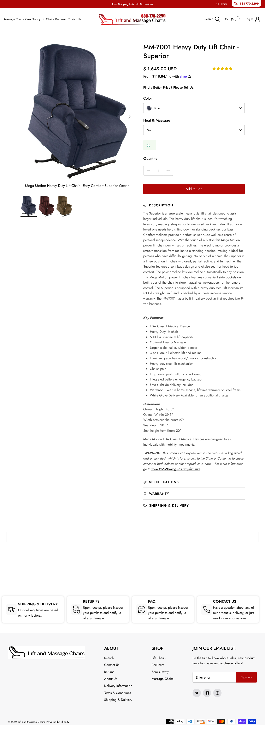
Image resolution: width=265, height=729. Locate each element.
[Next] (129, 116)
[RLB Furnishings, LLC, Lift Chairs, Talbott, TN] (132, 564)
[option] (77, 117)
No (149, 130)
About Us (110, 678)
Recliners (60, 19)
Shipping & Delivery (118, 699)
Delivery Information (118, 685)
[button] (222, 68)
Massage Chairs (14, 19)
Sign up (246, 677)
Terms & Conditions (117, 692)
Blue (157, 108)
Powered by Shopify (57, 722)
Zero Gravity (32, 19)
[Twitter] (197, 693)
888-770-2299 (249, 3)
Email (224, 4)
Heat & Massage (156, 120)
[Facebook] (207, 693)
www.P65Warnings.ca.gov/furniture (175, 469)
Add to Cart (194, 189)
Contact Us (74, 19)
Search (109, 658)
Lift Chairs (48, 19)
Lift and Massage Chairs (31, 722)
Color (147, 98)
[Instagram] (217, 693)
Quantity (150, 158)
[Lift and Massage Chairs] (132, 19)
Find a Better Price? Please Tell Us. (168, 87)
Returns (109, 671)
